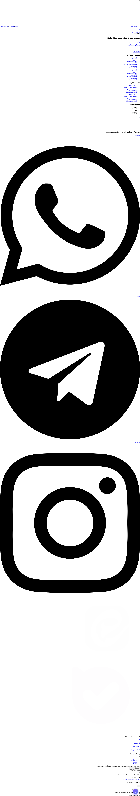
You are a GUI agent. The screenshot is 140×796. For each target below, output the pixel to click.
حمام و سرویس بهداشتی (130, 64)
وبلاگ (1, 26)
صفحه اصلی (133, 26)
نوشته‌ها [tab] (135, 762)
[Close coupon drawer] (138, 786)
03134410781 (136, 52)
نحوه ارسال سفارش (131, 90)
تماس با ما (10, 26)
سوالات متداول (133, 85)
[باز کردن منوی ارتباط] (135, 791)
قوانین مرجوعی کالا (131, 92)
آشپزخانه (134, 58)
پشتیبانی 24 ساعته (134, 45)
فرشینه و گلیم (133, 67)
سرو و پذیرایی (133, 59)
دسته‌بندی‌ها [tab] (134, 760)
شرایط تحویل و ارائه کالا (130, 87)
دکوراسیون (134, 66)
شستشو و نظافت (132, 61)
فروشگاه (15, 26)
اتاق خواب (134, 63)
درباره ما (5, 26)
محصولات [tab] (134, 759)
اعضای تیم (134, 108)
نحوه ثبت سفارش (132, 89)
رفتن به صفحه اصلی (134, 41)
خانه (138, 740)
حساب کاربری (135, 749)
